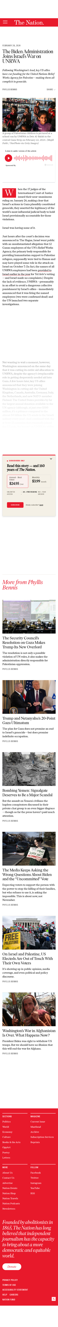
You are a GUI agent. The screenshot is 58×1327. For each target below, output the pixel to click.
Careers (14, 1295)
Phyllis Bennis (9, 89)
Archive (34, 1132)
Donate (11, 1266)
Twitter (34, 1177)
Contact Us (8, 1177)
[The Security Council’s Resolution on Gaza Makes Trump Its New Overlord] (29, 616)
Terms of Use (9, 1285)
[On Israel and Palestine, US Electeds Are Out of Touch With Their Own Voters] (29, 933)
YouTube (35, 1188)
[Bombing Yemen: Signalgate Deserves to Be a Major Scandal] (29, 769)
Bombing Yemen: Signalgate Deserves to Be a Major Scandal (27, 792)
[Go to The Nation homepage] (29, 22)
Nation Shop (9, 1193)
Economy (7, 1132)
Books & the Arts (11, 1142)
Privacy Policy (10, 1280)
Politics (6, 1121)
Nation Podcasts (11, 1203)
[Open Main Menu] (5, 22)
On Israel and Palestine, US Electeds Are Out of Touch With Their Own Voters (27, 958)
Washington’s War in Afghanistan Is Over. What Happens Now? (29, 1033)
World (5, 1126)
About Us (7, 1172)
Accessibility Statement (15, 1290)
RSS (32, 1193)
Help (4, 1295)
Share (50, 89)
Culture (6, 1137)
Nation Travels (10, 1198)
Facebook (35, 1172)
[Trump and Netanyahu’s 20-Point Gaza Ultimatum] (29, 697)
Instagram (35, 1183)
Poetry (6, 1152)
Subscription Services (42, 1137)
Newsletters (8, 1208)
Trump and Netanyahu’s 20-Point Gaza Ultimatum (28, 720)
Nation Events (9, 1188)
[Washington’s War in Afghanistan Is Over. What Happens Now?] (29, 1009)
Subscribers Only (17, 461)
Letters (6, 1157)
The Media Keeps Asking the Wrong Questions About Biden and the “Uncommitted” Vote (27, 874)
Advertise (7, 1183)
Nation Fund (8, 1299)
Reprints (35, 1142)
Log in (41, 505)
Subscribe (15, 505)
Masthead (35, 1126)
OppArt (6, 1147)
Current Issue (37, 1121)
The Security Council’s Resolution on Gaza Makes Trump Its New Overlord (23, 642)
